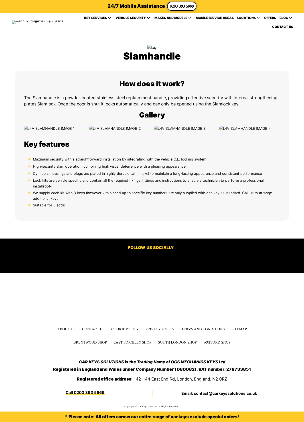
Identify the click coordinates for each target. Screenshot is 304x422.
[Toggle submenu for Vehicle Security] (148, 18)
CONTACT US (93, 329)
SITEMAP (239, 329)
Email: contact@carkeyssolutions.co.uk (219, 393)
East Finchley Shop (132, 342)
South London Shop (177, 342)
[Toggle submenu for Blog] (290, 18)
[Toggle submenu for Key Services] (109, 18)
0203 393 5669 (182, 6)
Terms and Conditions (203, 329)
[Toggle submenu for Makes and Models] (189, 18)
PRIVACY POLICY (160, 329)
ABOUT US (66, 329)
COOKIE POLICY (125, 329)
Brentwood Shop (90, 342)
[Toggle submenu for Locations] (258, 18)
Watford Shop (217, 342)
